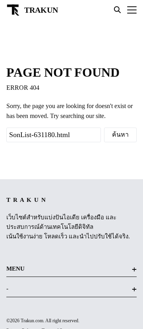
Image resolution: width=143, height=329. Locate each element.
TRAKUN (41, 10)
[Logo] (13, 10)
